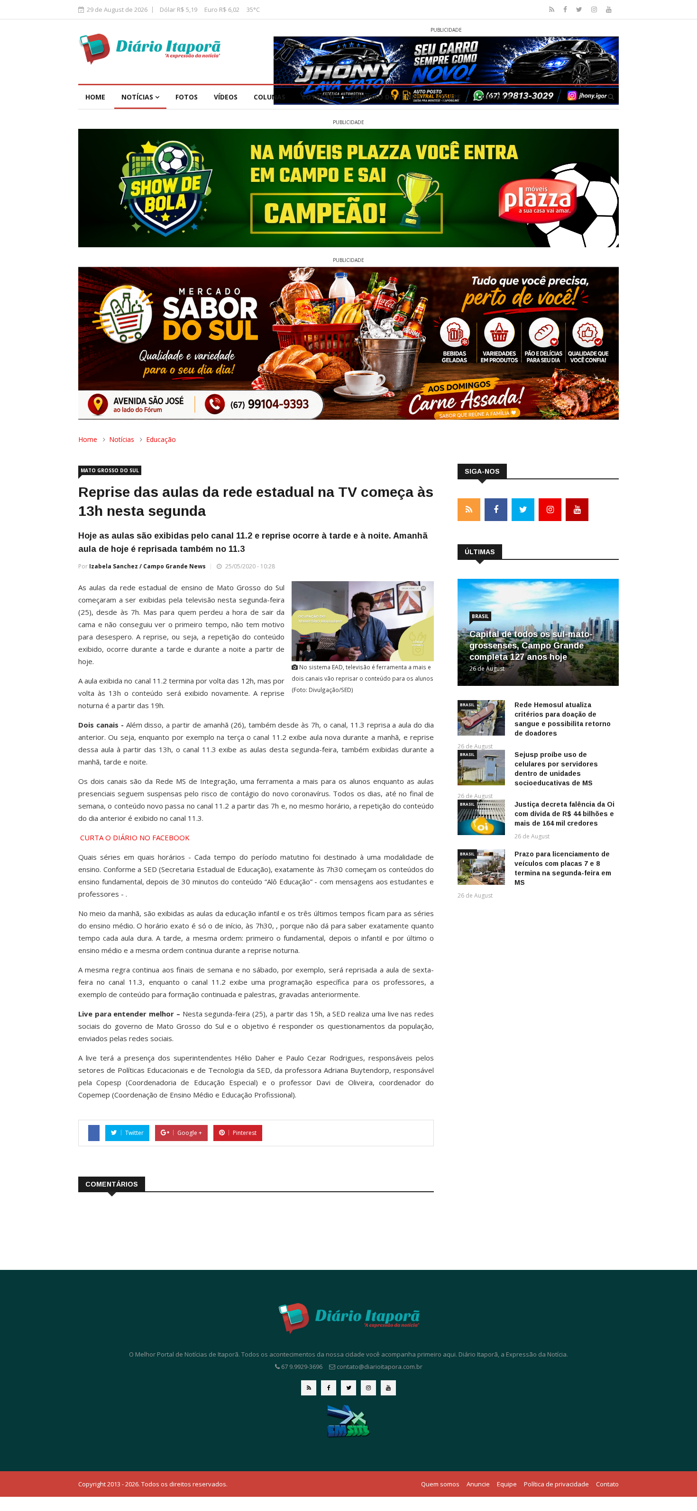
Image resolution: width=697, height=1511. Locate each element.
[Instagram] (595, 9)
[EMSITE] (349, 1420)
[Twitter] (580, 9)
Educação (161, 439)
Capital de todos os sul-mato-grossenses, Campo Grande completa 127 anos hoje (531, 646)
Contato (494, 96)
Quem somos (440, 1484)
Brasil (480, 616)
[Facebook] (566, 9)
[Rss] (552, 9)
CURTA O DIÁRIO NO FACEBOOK (135, 837)
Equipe (449, 96)
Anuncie (478, 1484)
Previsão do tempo (386, 96)
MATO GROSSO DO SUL (110, 470)
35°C (253, 9)
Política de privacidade (556, 1484)
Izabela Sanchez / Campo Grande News (147, 566)
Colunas (269, 96)
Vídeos (226, 96)
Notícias (138, 96)
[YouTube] (609, 9)
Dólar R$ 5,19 (178, 9)
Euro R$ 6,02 (221, 9)
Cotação (318, 96)
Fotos (186, 96)
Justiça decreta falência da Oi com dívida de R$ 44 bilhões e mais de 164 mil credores (564, 813)
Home (95, 96)
